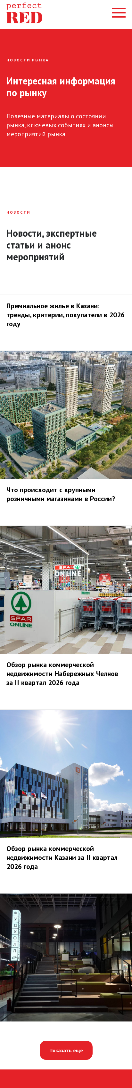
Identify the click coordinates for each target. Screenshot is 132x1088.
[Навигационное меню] (119, 13)
